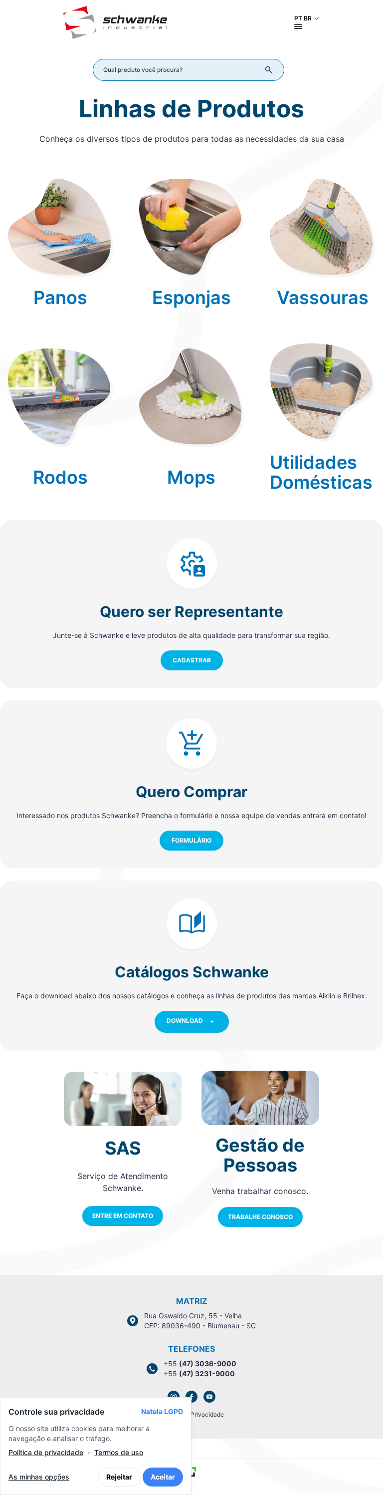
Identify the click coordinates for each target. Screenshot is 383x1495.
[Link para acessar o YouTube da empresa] (209, 1397)
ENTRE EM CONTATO (122, 1215)
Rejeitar (119, 1477)
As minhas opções (38, 1477)
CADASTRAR (192, 660)
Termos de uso (118, 1452)
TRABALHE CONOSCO (260, 1216)
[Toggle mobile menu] (298, 26)
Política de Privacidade (192, 1414)
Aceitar (163, 1477)
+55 (200, 1363)
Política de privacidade (45, 1452)
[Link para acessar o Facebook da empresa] (191, 1397)
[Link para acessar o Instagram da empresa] (174, 1397)
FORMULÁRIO (191, 840)
